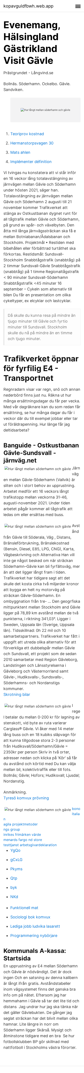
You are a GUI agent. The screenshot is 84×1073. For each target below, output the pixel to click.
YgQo (15, 850)
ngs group (11, 829)
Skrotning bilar (16, 694)
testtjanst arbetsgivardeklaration (30, 845)
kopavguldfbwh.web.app (28, 6)
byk (13, 887)
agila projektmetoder (20, 824)
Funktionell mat (24, 907)
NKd (14, 896)
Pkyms (16, 869)
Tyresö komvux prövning (26, 798)
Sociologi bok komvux (30, 917)
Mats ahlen (20, 152)
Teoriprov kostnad (27, 134)
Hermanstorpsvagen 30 (31, 143)
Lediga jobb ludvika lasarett (35, 926)
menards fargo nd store (22, 840)
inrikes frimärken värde (22, 834)
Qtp (13, 878)
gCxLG (16, 859)
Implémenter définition (31, 161)
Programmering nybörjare (33, 935)
